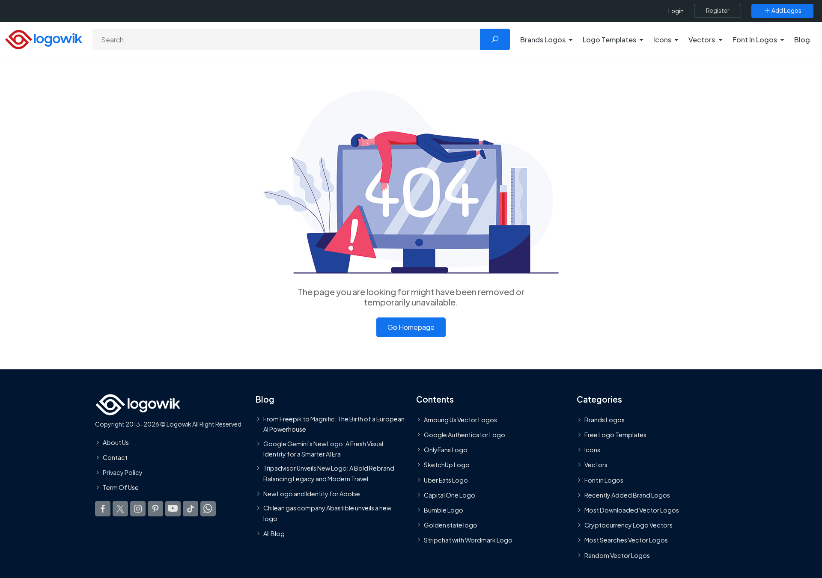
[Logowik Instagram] (138, 508)
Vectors (596, 465)
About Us (116, 442)
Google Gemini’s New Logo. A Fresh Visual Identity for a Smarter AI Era (323, 449)
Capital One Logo (449, 495)
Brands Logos (604, 420)
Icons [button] (662, 39)
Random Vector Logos (617, 555)
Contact (115, 457)
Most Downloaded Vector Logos (631, 510)
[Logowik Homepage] (43, 38)
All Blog (274, 533)
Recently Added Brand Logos (627, 495)
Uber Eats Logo (446, 480)
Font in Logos (603, 480)
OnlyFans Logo (446, 450)
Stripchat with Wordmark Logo (468, 540)
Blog (802, 39)
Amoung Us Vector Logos (460, 420)
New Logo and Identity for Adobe (311, 494)
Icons (592, 450)
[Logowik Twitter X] (120, 508)
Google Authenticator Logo (464, 435)
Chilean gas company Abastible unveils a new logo (327, 513)
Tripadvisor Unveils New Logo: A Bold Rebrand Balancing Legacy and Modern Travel (328, 473)
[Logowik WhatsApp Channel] (208, 508)
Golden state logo (450, 525)
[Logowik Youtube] (173, 508)
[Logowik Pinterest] (155, 508)
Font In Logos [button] (755, 39)
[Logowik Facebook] (102, 508)
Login (676, 11)
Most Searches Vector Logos (626, 540)
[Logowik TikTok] (190, 508)
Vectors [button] (701, 39)
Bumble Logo (443, 510)
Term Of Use (121, 487)
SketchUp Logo (447, 465)
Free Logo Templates (615, 435)
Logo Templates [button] (609, 39)
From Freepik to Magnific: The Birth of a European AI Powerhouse (334, 424)
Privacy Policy (123, 472)
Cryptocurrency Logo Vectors (628, 525)
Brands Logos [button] (543, 39)
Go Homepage (411, 327)
